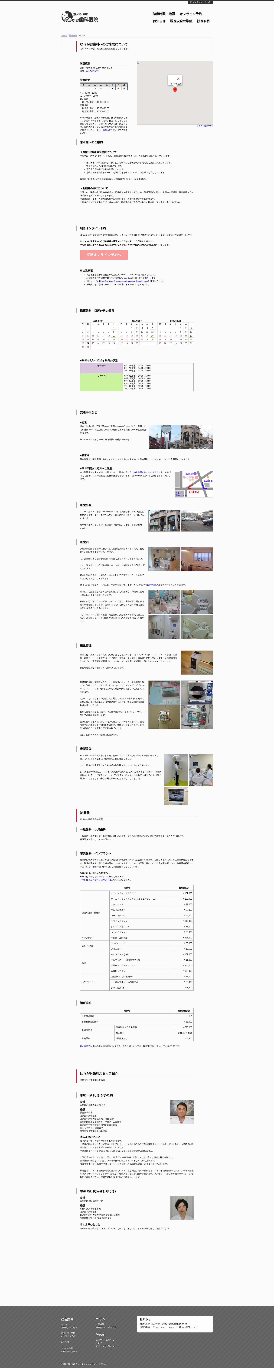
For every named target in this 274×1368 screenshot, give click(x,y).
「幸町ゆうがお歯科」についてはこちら (98, 880)
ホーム (64, 35)
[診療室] (164, 591)
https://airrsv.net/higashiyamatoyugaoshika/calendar (123, 281)
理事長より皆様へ (69, 1327)
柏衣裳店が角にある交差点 (146, 472)
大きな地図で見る (205, 126)
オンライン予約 (191, 14)
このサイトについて (105, 1339)
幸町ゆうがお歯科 (69, 1351)
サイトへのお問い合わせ (107, 1346)
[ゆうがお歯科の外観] (164, 511)
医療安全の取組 (181, 21)
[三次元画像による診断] (201, 755)
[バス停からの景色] (165, 426)
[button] (175, 90)
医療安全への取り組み (106, 1327)
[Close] (178, 78)
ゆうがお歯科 (67, 1348)
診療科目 (203, 21)
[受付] (164, 548)
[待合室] (197, 548)
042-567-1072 (92, 71)
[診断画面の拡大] (176, 788)
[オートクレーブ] (197, 682)
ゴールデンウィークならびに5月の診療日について (169, 1327)
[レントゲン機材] (176, 755)
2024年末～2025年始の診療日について (163, 1324)
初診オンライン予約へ (104, 254)
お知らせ (159, 21)
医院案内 (73, 35)
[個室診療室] (197, 591)
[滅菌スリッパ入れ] (197, 652)
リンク (99, 1343)
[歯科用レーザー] (164, 706)
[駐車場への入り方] (197, 426)
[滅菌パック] (164, 682)
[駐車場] (197, 511)
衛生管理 (152, 585)
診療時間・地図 (164, 14)
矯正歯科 (84, 1046)
